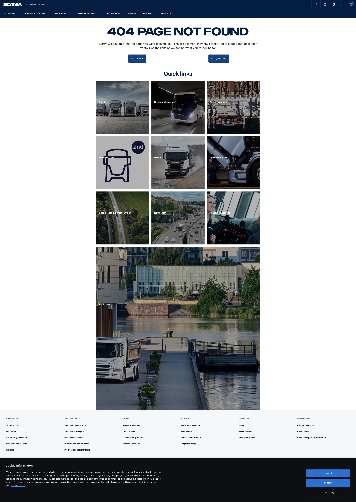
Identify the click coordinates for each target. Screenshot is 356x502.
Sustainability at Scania (75, 425)
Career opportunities (132, 444)
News (241, 425)
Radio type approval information (311, 438)
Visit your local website (16, 444)
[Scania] (12, 4)
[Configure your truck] (333, 4)
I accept (328, 473)
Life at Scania (129, 431)
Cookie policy (18, 485)
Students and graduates (133, 438)
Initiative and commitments (76, 444)
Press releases (245, 431)
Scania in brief (12, 425)
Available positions (131, 425)
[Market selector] (325, 4)
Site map (10, 450)
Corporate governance (16, 438)
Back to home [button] (137, 58)
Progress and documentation (77, 450)
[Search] (316, 4)
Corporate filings (188, 444)
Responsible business (74, 438)
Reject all (328, 483)
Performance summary (191, 425)
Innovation (11, 431)
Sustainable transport (74, 431)
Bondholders (186, 431)
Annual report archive (191, 438)
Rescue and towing (305, 425)
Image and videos (247, 438)
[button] (342, 4)
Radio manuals (304, 431)
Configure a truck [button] (218, 58)
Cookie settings (328, 492)
